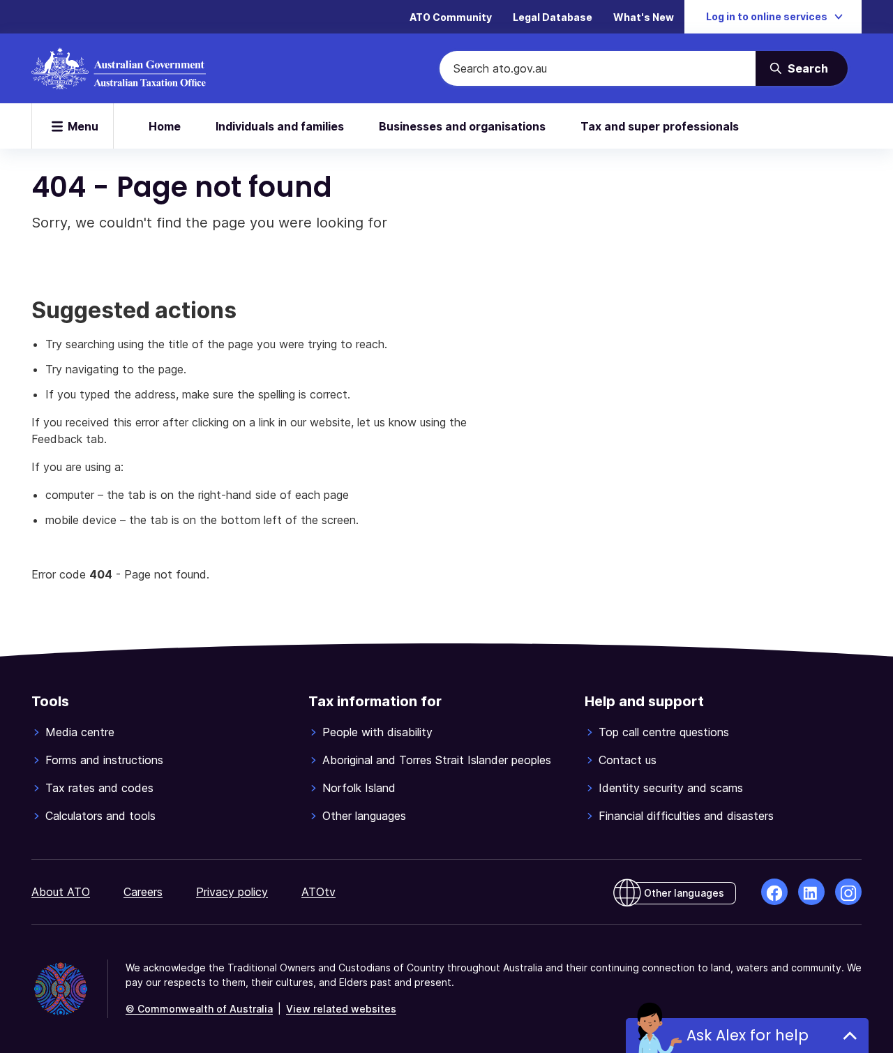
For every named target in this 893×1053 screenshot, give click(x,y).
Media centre (79, 732)
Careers (143, 892)
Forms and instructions (104, 760)
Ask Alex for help (747, 1035)
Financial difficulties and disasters (686, 816)
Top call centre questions (664, 732)
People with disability (377, 732)
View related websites (341, 1009)
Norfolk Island (359, 788)
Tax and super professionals (659, 126)
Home (165, 126)
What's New (643, 17)
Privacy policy (232, 892)
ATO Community (451, 17)
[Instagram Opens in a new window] (848, 892)
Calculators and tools (100, 816)
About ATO (60, 892)
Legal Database (552, 17)
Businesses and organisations (462, 126)
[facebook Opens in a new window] (774, 892)
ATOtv (318, 892)
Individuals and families (280, 126)
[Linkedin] (811, 892)
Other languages (364, 816)
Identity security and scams (671, 788)
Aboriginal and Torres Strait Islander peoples (436, 760)
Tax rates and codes (99, 788)
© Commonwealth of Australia (199, 1009)
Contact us (627, 760)
